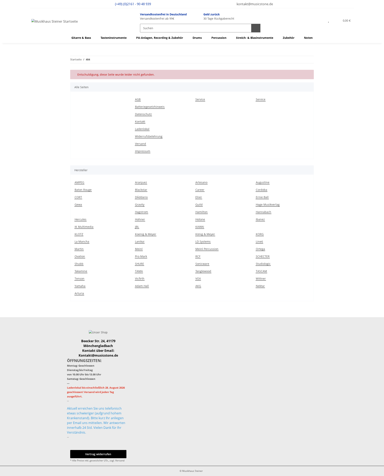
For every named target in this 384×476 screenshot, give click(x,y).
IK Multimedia (84, 227)
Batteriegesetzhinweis (150, 107)
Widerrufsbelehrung (148, 136)
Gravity (139, 204)
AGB (138, 99)
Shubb (79, 264)
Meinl (139, 249)
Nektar (260, 286)
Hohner (140, 219)
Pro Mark (141, 256)
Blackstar (141, 190)
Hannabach (263, 212)
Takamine (81, 271)
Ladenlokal (142, 129)
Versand (140, 144)
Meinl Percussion (206, 249)
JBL (137, 227)
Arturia (79, 293)
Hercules (80, 219)
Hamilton (201, 212)
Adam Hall (142, 286)
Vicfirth (139, 278)
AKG (198, 286)
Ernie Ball (262, 197)
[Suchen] (255, 28)
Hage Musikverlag (268, 204)
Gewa (78, 204)
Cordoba (261, 190)
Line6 (259, 241)
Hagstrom (141, 212)
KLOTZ (79, 234)
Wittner (261, 278)
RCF (197, 256)
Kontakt (140, 121)
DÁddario (141, 197)
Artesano (201, 182)
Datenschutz (143, 114)
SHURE (139, 264)
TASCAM (261, 271)
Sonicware (202, 264)
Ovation (80, 256)
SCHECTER (263, 256)
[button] (320, 20)
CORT (78, 197)
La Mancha (82, 241)
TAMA (139, 271)
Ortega (260, 249)
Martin (79, 249)
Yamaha (80, 286)
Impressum (142, 151)
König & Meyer (205, 234)
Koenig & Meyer (145, 234)
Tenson (79, 278)
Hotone (200, 219)
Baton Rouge (83, 190)
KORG (260, 234)
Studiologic (263, 264)
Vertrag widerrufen (98, 454)
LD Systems (203, 241)
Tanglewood (203, 271)
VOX (198, 278)
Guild (199, 204)
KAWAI (199, 227)
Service (200, 99)
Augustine (262, 182)
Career (199, 190)
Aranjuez (141, 182)
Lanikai (139, 241)
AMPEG (79, 182)
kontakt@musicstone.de (254, 4)
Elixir (198, 197)
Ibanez (260, 219)
